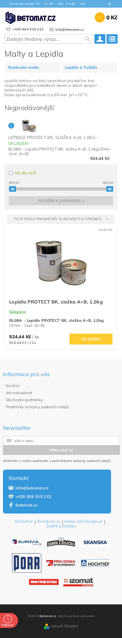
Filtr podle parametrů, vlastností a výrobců (58, 219)
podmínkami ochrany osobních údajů (81, 461)
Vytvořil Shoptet (64, 626)
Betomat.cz (26, 505)
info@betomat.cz (32, 488)
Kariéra (13, 385)
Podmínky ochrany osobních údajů (37, 406)
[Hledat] (87, 39)
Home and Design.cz (84, 521)
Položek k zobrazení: (61, 201)
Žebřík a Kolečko (61, 526)
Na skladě (25, 173)
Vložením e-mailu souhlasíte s (56, 461)
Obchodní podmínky (24, 399)
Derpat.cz (24, 521)
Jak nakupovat (19, 392)
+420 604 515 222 (33, 496)
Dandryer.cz (48, 521)
